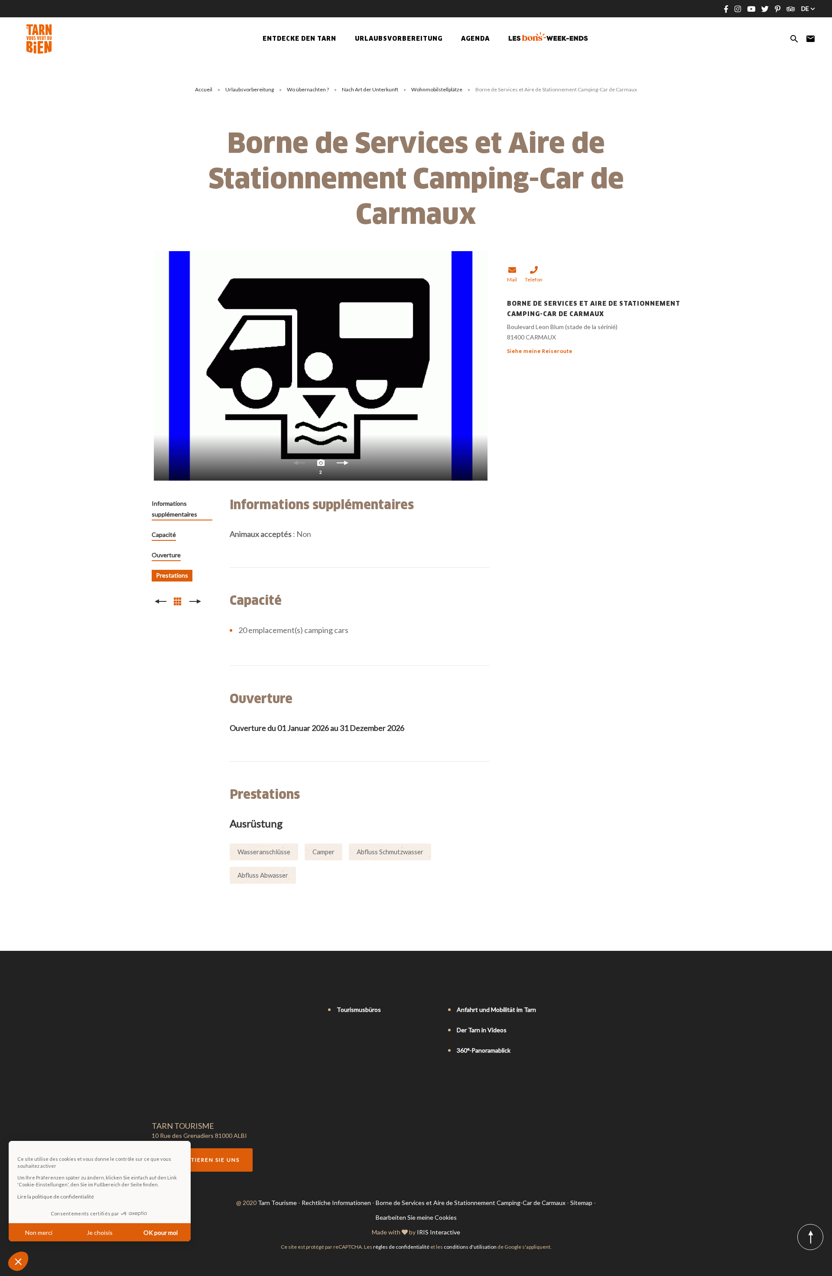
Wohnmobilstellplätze (437, 89)
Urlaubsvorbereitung (250, 89)
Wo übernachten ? (308, 89)
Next (342, 465)
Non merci (38, 1232)
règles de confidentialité (401, 1247)
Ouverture (166, 555)
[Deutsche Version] (180, 1010)
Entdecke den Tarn (299, 39)
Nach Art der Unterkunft (370, 89)
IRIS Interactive (438, 1232)
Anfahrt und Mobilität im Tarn (496, 1009)
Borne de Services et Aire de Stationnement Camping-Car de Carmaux (471, 1202)
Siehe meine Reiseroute (539, 351)
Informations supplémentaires (174, 509)
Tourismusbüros (359, 1009)
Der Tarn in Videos (482, 1030)
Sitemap (581, 1202)
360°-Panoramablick (483, 1050)
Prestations (172, 575)
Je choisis (100, 1232)
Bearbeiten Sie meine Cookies (416, 1217)
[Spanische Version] (192, 1010)
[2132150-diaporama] (321, 366)
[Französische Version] (156, 1010)
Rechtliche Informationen (336, 1202)
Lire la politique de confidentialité (55, 1196)
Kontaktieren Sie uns (202, 1159)
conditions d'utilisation (470, 1247)
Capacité (164, 534)
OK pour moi (160, 1232)
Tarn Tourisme (277, 1202)
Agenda (475, 39)
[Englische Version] (168, 1010)
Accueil (203, 89)
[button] (18, 1261)
